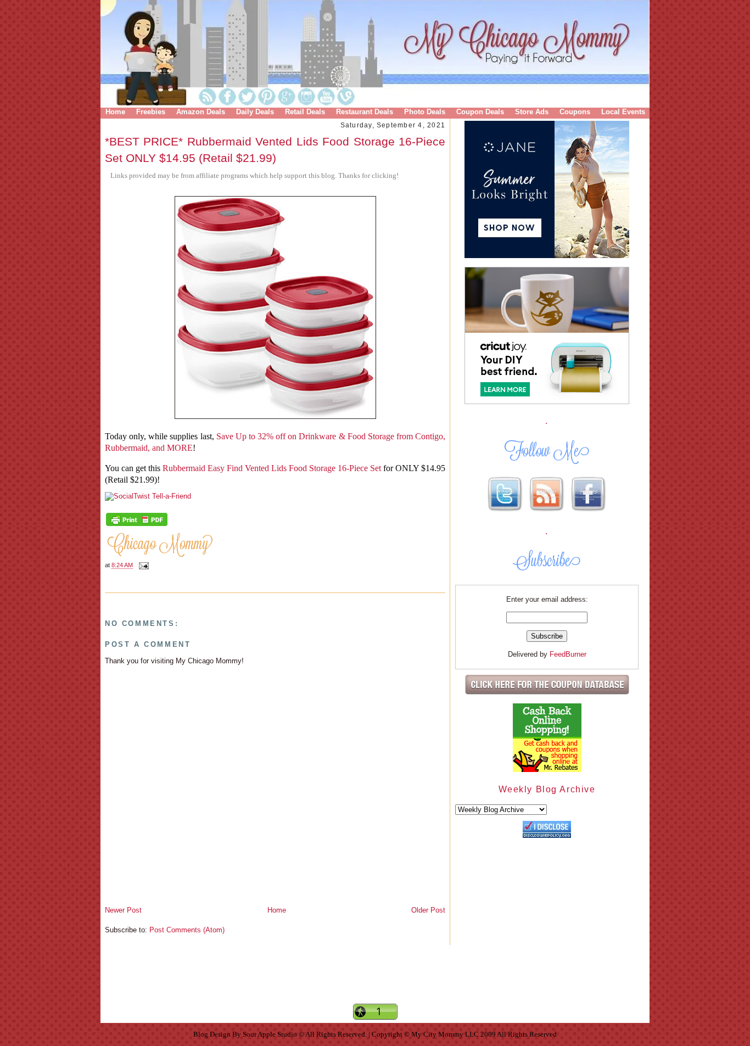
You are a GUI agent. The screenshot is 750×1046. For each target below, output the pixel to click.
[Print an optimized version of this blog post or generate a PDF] (137, 525)
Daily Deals (255, 112)
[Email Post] (142, 565)
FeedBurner (568, 654)
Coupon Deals (480, 112)
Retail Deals (305, 112)
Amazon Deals (200, 112)
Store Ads (531, 112)
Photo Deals (424, 112)
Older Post (428, 910)
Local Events (623, 112)
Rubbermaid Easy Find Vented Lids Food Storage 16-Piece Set (272, 468)
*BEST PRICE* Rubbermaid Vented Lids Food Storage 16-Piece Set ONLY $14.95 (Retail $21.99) (275, 149)
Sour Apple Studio (271, 1034)
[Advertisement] (375, 983)
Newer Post (123, 910)
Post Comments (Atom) (187, 930)
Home (115, 112)
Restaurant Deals (364, 112)
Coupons (574, 112)
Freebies (150, 112)
